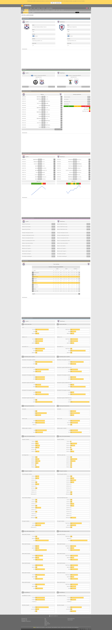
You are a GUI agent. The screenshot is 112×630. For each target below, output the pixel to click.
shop (32, 10)
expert (31, 8)
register (33, 12)
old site (62, 10)
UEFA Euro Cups (24, 619)
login (59, 10)
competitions (47, 10)
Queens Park (70, 163)
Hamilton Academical (69, 170)
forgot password (47, 623)
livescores (38, 8)
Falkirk (37, 172)
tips (56, 10)
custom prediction (49, 8)
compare (26, 10)
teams (23, 10)
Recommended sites (71, 618)
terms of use (47, 622)
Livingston (35, 280)
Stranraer (36, 174)
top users (43, 8)
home (23, 8)
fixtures (25, 86)
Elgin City (78, 174)
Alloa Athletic (44, 168)
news (30, 10)
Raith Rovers (39, 96)
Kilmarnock (36, 161)
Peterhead (78, 168)
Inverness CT (36, 286)
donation (40, 10)
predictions (27, 8)
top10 (34, 8)
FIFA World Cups (24, 618)
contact (46, 621)
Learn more (58, 2)
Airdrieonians (44, 176)
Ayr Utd (46, 96)
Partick (35, 274)
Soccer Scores (70, 619)
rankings (36, 10)
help (43, 10)
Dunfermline (36, 163)
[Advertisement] (56, 59)
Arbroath (35, 278)
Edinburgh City (44, 170)
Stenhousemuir (36, 272)
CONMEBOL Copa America (26, 621)
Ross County (79, 176)
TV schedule (53, 10)
